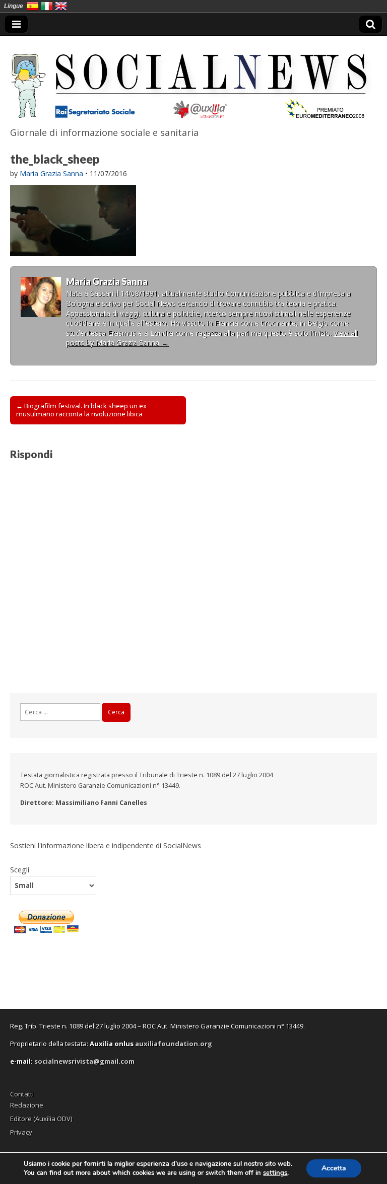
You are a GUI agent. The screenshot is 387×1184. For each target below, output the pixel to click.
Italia (47, 6)
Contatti (22, 1093)
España (33, 6)
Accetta (333, 1168)
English (61, 6)
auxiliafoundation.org (173, 1043)
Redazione (26, 1104)
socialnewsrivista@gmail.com (84, 1061)
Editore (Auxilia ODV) (41, 1118)
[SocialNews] (193, 79)
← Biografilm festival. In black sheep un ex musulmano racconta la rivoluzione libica (81, 409)
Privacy (21, 1132)
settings (275, 1172)
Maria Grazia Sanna (51, 173)
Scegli (19, 869)
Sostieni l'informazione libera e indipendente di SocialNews (105, 845)
